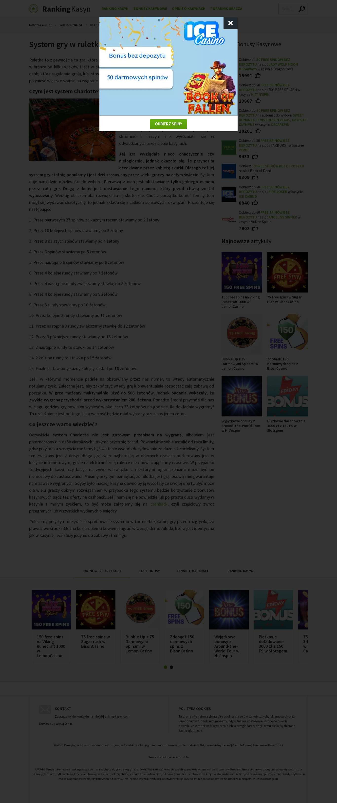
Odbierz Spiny (168, 124)
